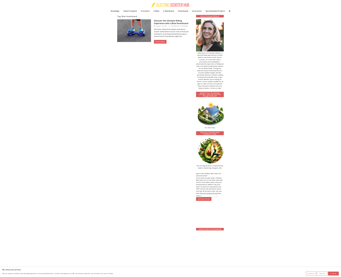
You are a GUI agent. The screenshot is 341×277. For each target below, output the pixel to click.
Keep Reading (160, 42)
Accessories (197, 11)
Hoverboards (183, 11)
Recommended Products (215, 11)
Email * (198, 196)
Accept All (333, 273)
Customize (310, 273)
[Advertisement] (210, 215)
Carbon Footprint (130, 11)
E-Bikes (156, 11)
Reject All (322, 273)
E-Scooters (145, 11)
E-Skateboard (168, 11)
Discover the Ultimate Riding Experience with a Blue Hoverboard (171, 21)
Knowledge (115, 11)
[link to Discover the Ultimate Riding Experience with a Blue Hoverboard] (134, 30)
